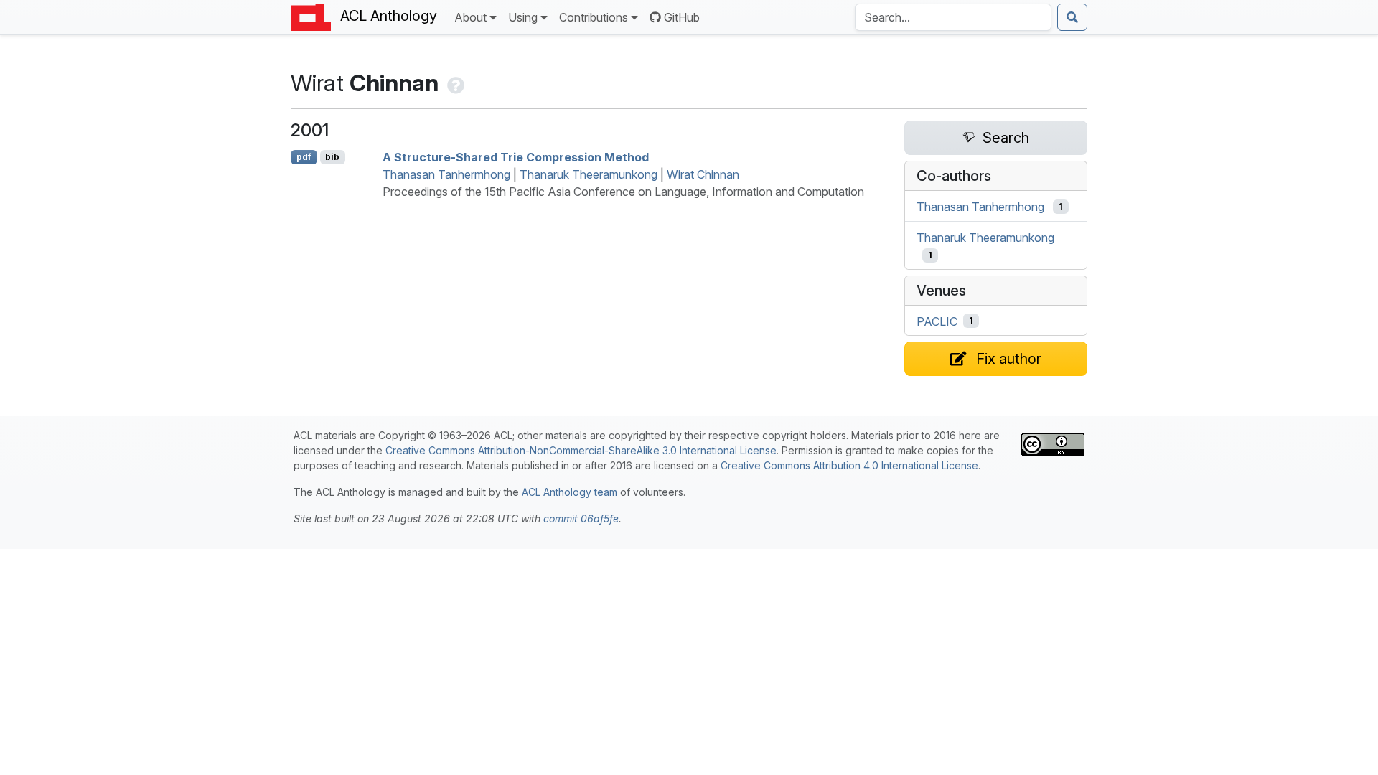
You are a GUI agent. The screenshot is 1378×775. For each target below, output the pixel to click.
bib (332, 156)
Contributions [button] (593, 17)
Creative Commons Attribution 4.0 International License (849, 465)
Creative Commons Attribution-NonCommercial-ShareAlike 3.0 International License (581, 450)
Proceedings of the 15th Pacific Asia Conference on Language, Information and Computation (623, 191)
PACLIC (937, 321)
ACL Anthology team (569, 492)
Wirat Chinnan (703, 174)
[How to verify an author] (454, 83)
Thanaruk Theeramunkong (588, 174)
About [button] (470, 17)
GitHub (682, 17)
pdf (303, 156)
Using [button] (523, 17)
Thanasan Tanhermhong (446, 174)
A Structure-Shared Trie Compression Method (516, 157)
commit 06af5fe (581, 518)
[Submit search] (1072, 17)
